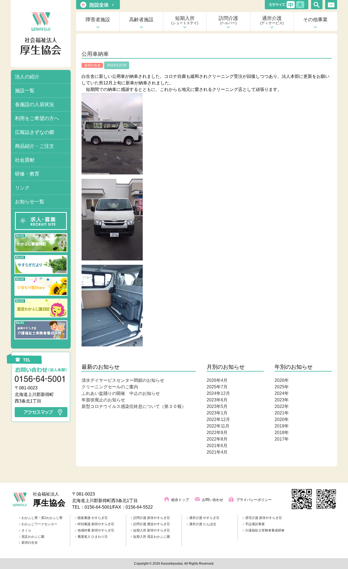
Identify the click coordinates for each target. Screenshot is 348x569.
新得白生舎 (29, 543)
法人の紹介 (27, 76)
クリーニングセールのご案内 (110, 387)
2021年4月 (217, 452)
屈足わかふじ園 (32, 537)
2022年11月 (218, 426)
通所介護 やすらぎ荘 (204, 518)
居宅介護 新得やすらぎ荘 (263, 518)
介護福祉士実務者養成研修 (264, 530)
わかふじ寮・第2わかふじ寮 (42, 518)
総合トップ (180, 500)
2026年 (282, 380)
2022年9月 (217, 432)
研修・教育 (27, 174)
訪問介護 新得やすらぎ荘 (151, 518)
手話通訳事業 (255, 524)
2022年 (282, 406)
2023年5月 (217, 406)
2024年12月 (218, 393)
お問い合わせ (212, 500)
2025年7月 (217, 387)
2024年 (282, 393)
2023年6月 (217, 400)
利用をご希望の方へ (37, 118)
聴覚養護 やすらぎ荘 (92, 518)
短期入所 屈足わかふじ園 (151, 537)
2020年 (282, 419)
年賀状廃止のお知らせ (103, 400)
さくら (26, 530)
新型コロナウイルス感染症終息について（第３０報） (134, 406)
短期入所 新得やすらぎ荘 (151, 530)
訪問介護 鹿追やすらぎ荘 (151, 524)
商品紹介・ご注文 (34, 146)
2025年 (282, 387)
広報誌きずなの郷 (34, 132)
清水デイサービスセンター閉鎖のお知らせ (123, 380)
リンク (22, 187)
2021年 (282, 413)
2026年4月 (217, 380)
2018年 (282, 432)
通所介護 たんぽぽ (202, 524)
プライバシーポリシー (254, 500)
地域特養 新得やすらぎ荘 (95, 530)
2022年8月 (217, 439)
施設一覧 (25, 90)
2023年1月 (217, 413)
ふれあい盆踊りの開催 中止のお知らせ (121, 393)
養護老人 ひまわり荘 (92, 537)
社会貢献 (25, 160)
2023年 (282, 400)
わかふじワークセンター (39, 524)
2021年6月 (217, 445)
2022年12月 (218, 419)
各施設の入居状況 (34, 104)
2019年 (282, 426)
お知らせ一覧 (29, 201)
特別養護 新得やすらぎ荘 (95, 524)
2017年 (282, 439)
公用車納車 (95, 54)
